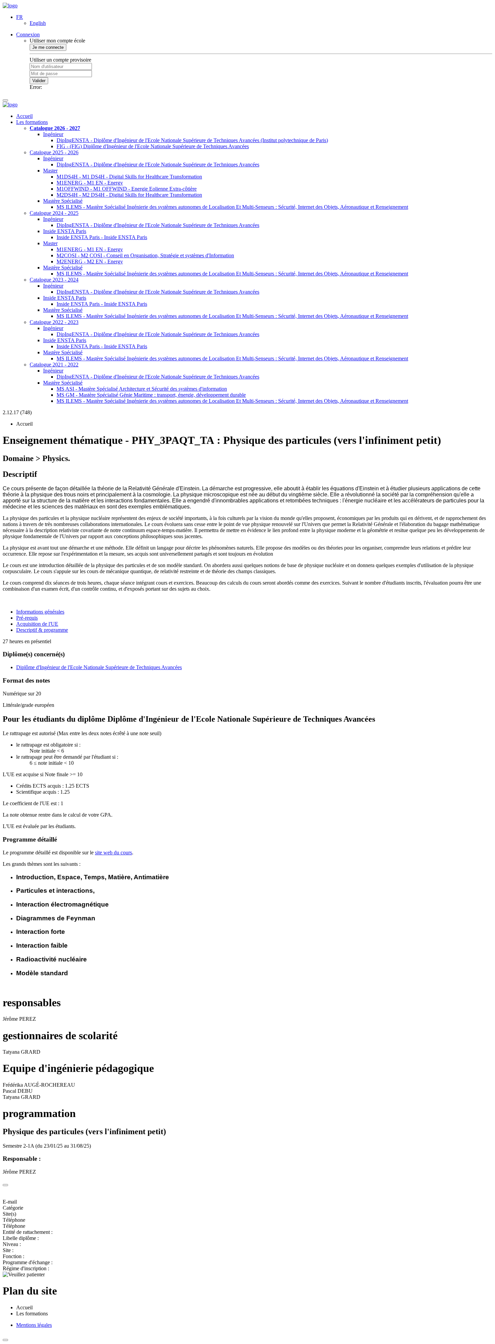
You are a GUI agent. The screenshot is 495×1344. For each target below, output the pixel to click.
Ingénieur (53, 134)
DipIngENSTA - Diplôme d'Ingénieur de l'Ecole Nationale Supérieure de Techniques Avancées (158, 164)
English (38, 23)
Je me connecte (48, 47)
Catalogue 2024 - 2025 (54, 213)
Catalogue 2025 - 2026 (54, 152)
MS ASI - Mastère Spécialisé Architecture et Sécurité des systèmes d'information (142, 389)
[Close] (5, 1185)
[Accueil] (10, 5)
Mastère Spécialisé (62, 201)
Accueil (24, 116)
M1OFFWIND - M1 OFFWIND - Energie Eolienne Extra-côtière (127, 189)
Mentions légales (34, 1325)
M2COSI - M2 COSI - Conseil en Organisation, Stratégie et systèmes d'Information (145, 255)
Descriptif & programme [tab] (42, 630)
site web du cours (113, 852)
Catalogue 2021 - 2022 (54, 364)
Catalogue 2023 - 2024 (54, 280)
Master (50, 170)
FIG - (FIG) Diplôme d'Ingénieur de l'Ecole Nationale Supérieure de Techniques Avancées (153, 146)
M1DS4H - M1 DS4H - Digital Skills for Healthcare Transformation (129, 176)
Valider (38, 80)
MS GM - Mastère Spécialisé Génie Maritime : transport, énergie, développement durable (151, 395)
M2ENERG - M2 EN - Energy (90, 261)
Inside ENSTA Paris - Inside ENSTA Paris (102, 237)
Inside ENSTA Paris (64, 231)
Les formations (32, 122)
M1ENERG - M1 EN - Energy (90, 183)
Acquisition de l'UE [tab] (37, 624)
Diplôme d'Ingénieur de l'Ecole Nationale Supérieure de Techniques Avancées (99, 667)
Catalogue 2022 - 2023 (54, 322)
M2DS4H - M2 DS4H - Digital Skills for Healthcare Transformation (129, 195)
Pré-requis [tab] (27, 618)
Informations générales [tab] (40, 612)
